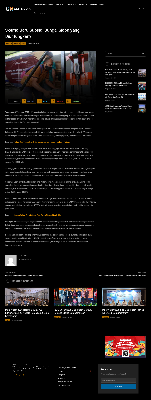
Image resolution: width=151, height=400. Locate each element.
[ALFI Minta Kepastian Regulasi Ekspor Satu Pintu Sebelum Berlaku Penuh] (142, 108)
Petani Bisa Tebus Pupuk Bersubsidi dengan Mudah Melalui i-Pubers (42, 142)
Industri (17, 43)
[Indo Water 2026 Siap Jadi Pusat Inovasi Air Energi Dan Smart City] (142, 97)
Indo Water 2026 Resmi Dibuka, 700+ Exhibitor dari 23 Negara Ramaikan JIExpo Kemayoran (120, 72)
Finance (9, 43)
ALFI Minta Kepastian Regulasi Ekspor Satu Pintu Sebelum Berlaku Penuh (119, 107)
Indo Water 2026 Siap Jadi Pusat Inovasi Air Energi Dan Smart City (119, 95)
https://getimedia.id (25, 259)
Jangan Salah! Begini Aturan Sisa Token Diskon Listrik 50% (37, 215)
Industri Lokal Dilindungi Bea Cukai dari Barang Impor (24, 275)
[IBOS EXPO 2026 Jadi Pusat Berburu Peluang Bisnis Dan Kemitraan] (142, 85)
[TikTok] (20, 375)
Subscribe (118, 386)
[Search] (143, 54)
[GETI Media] (11, 260)
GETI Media (23, 256)
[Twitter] (144, 9)
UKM (23, 43)
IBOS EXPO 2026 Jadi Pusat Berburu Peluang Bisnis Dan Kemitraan (118, 84)
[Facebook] (134, 9)
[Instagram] (139, 9)
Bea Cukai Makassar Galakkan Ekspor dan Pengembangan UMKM (122, 275)
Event (8, 320)
